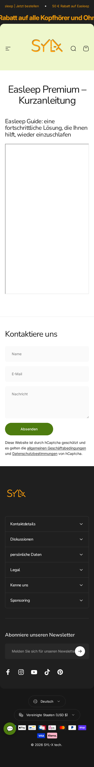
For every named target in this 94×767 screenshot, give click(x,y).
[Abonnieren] (80, 651)
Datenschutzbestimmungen (34, 453)
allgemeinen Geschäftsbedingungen (56, 448)
